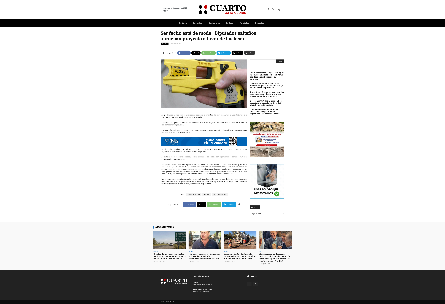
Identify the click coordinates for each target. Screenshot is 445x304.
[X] (273, 10)
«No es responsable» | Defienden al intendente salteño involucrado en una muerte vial (204, 256)
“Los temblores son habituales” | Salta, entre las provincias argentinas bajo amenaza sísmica (266, 111)
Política (165, 43)
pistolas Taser (222, 194)
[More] (239, 204)
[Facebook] (268, 10)
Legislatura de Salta (194, 194)
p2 (214, 194)
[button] (279, 9)
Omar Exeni (206, 194)
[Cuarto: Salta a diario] (222, 9)
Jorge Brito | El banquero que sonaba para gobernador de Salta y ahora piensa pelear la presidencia (267, 94)
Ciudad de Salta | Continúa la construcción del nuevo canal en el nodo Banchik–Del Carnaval (240, 256)
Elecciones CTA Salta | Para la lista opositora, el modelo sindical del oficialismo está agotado (266, 103)
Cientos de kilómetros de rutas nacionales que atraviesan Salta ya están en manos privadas (266, 85)
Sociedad (226, 251)
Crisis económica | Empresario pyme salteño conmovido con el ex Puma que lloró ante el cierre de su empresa (267, 75)
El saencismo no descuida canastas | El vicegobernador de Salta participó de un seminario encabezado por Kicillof (275, 257)
